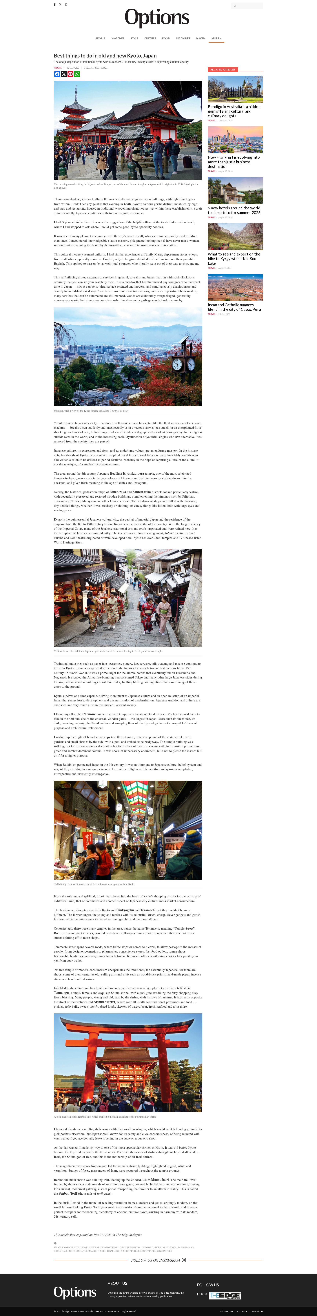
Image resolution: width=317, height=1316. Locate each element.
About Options (226, 1311)
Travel (58, 68)
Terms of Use (257, 1311)
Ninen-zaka (169, 1247)
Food (166, 38)
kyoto (66, 1247)
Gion (123, 1247)
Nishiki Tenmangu (109, 1250)
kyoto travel (110, 1247)
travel (75, 1247)
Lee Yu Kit (74, 67)
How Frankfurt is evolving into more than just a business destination (234, 162)
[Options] (158, 18)
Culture (150, 38)
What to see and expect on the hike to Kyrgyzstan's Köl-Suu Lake (234, 258)
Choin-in (59, 1250)
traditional (134, 1247)
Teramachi (89, 1250)
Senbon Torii (164, 1250)
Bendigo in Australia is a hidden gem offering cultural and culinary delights (234, 111)
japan (57, 1247)
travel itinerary (91, 1247)
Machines (183, 38)
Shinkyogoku (73, 1250)
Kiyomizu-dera (152, 1247)
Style (134, 38)
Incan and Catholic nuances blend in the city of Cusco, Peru (234, 307)
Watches (118, 38)
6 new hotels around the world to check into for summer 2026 (234, 210)
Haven (200, 38)
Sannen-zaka (186, 1247)
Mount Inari (147, 1250)
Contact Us (242, 1311)
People (100, 38)
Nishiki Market (130, 1250)
